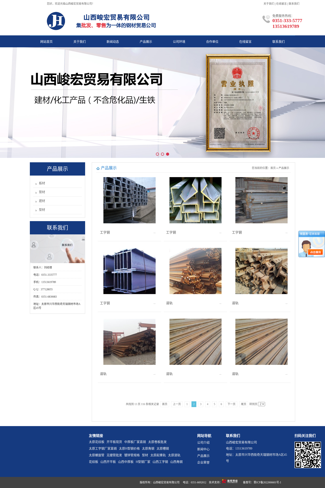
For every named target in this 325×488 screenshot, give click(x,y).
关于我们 (269, 3)
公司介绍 (203, 442)
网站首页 (46, 41)
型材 (42, 209)
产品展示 (146, 41)
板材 (42, 183)
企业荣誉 (203, 462)
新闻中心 (203, 449)
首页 (273, 168)
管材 (42, 192)
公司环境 (179, 41)
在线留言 (281, 3)
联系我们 (294, 3)
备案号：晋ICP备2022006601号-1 (262, 482)
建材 (42, 201)
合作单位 (212, 41)
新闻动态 (113, 41)
